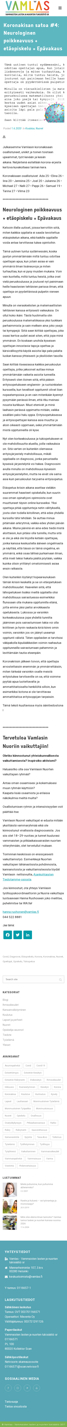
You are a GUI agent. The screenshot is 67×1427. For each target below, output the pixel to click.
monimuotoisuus (44, 1108)
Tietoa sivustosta (16, 1406)
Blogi (5, 999)
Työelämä (8, 1039)
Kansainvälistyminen (14, 1009)
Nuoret (39, 128)
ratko (53, 1123)
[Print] (6, 136)
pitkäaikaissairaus (36, 1123)
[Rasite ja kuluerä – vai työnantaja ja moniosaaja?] (10, 1206)
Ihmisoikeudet (11, 1004)
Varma (49, 1158)
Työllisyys (45, 1144)
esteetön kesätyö (32, 1073)
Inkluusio (9, 1087)
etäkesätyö (35, 1080)
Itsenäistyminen (27, 1087)
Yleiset (6, 1044)
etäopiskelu (27, 956)
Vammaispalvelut (13, 1158)
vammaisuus (34, 1158)
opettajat (7, 961)
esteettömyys (12, 1073)
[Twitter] (18, 936)
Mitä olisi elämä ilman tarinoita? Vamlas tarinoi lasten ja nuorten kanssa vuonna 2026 (41, 1220)
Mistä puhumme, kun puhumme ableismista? (37, 1186)
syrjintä (28, 1137)
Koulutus (30, 128)
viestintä (9, 1166)
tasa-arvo (42, 1137)
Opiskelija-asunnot (13, 1029)
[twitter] (27, 1388)
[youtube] (36, 1388)
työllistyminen (27, 1144)
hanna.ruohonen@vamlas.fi (21, 912)
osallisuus (36, 1115)
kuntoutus (40, 1094)
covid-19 (40, 1065)
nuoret (59, 956)
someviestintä (12, 1137)
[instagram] (17, 1388)
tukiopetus (29, 961)
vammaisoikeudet (50, 1151)
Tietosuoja (11, 1401)
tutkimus (56, 1137)
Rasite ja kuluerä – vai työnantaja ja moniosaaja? (38, 1202)
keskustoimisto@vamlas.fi (25, 1276)
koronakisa (49, 956)
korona (38, 956)
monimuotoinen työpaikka (18, 1108)
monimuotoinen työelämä (46, 1101)
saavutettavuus (39, 1130)
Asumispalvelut (12, 1065)
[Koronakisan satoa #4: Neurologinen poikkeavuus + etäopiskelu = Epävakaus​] (33, 92)
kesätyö (45, 1087)
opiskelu (17, 961)
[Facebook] (8, 936)
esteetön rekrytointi (15, 1080)
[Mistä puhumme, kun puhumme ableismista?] (10, 1190)
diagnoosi (15, 956)
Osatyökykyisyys (13, 1123)
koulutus (25, 1094)
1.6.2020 (16, 128)
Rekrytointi (21, 1130)
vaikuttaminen (28, 1151)
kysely (54, 1094)
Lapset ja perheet (12, 1019)
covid (6, 956)
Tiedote (7, 1034)
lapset (8, 1101)
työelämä (10, 1144)
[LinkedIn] (28, 936)
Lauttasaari (22, 1101)
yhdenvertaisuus (27, 1166)
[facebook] (8, 1388)
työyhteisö (10, 1151)
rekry (7, 1130)
